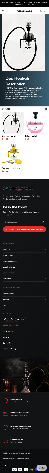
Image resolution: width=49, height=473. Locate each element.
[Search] (47, 10)
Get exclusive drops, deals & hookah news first (24, 229)
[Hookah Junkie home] (18, 187)
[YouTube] (17, 319)
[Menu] (2, 10)
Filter (7, 109)
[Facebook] (11, 319)
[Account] (41, 10)
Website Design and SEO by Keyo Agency (16, 458)
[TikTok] (23, 319)
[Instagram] (5, 319)
